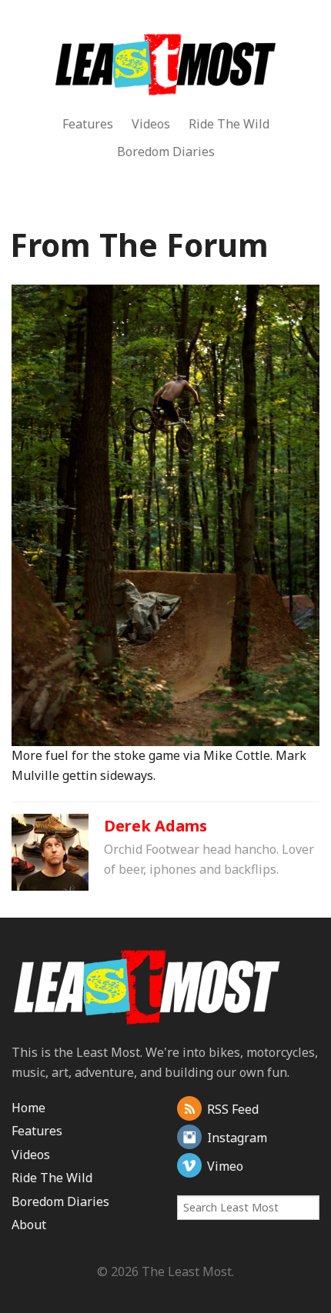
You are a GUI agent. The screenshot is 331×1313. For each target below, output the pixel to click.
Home (28, 1107)
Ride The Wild (229, 123)
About (29, 1224)
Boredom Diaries (166, 151)
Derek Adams (155, 825)
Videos (151, 123)
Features (87, 123)
